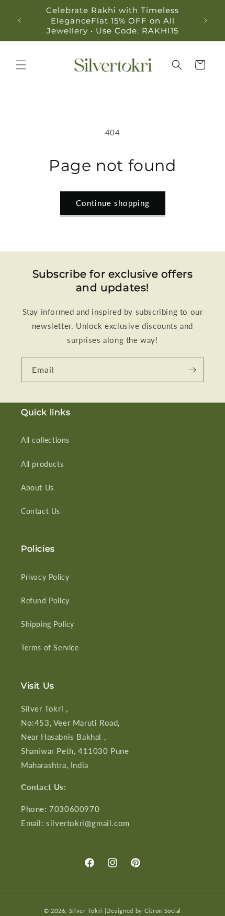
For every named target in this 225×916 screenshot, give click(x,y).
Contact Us (40, 511)
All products (42, 464)
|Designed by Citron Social (143, 910)
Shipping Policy (47, 624)
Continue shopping (113, 203)
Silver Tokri (87, 910)
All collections (45, 440)
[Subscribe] (192, 370)
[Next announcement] (205, 20)
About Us (37, 487)
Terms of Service (50, 647)
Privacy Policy (45, 577)
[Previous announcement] (19, 20)
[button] (20, 64)
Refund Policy (45, 600)
